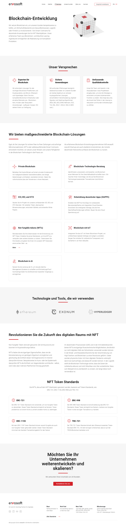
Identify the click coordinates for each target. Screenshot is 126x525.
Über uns (78, 4)
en (114, 4)
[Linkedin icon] (13, 511)
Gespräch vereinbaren (102, 4)
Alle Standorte (51, 516)
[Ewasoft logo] (15, 5)
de (116, 4)
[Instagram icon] (10, 511)
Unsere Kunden (68, 4)
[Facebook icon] (21, 511)
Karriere (85, 4)
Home (43, 4)
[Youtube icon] (17, 511)
